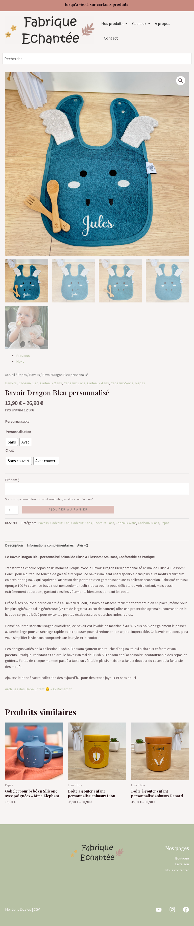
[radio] (12, 442)
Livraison (182, 864)
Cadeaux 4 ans (98, 383)
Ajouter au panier (68, 509)
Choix (10, 450)
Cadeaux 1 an (28, 383)
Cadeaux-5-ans (122, 383)
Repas (22, 375)
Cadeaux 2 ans (51, 383)
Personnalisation (18, 431)
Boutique (182, 858)
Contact (111, 38)
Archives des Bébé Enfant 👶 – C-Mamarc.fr (38, 689)
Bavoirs (34, 375)
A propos (162, 23)
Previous (23, 355)
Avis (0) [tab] (82, 545)
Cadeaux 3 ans (74, 383)
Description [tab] (14, 545)
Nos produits (112, 23)
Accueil (10, 375)
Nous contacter (177, 870)
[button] (180, 80)
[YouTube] (159, 910)
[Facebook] (186, 910)
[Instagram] (172, 910)
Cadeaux (139, 23)
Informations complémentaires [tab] (50, 545)
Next (20, 361)
